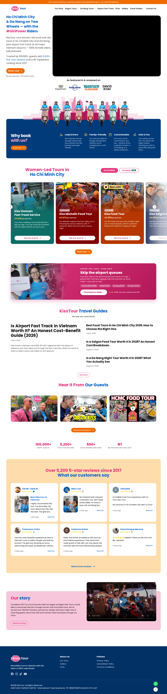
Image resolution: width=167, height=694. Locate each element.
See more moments (82, 430)
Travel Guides (136, 8)
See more (83, 375)
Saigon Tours (71, 8)
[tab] (20, 510)
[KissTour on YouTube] (25, 674)
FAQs (117, 8)
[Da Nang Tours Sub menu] (95, 8)
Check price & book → (94, 292)
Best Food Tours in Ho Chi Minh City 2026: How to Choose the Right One (119, 327)
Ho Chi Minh (109, 170)
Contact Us (151, 8)
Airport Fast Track (105, 8)
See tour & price (31, 238)
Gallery (125, 8)
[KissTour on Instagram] (16, 674)
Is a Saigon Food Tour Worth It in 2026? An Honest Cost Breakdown (120, 343)
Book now (13, 70)
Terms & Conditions (105, 667)
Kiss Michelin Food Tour (30, 214)
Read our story (19, 623)
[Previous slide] (11, 207)
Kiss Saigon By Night (118, 214)
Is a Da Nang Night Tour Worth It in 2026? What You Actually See (118, 360)
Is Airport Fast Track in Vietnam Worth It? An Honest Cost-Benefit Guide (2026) (46, 330)
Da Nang (128, 170)
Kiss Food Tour (69, 214)
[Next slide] (154, 207)
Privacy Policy (103, 660)
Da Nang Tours (87, 8)
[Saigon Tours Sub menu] (78, 8)
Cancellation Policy (105, 664)
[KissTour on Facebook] (12, 674)
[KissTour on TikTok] (21, 674)
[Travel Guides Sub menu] (143, 8)
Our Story (59, 8)
